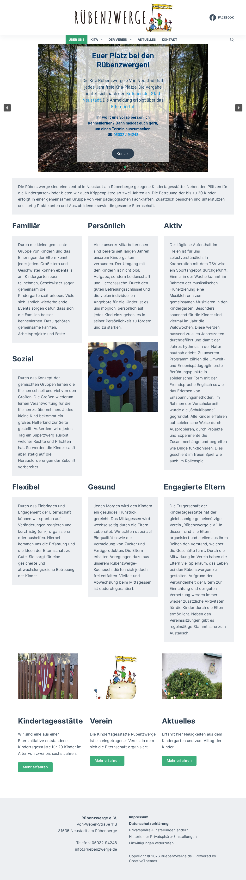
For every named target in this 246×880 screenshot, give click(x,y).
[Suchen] (232, 39)
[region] (123, 108)
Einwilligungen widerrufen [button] (151, 843)
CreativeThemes (143, 861)
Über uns (77, 39)
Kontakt (169, 39)
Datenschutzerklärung (149, 823)
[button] (7, 107)
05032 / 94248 (125, 134)
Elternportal (122, 106)
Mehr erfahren (35, 767)
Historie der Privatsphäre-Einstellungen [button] (163, 836)
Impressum (138, 817)
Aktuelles (147, 39)
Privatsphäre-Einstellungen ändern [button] (159, 830)
